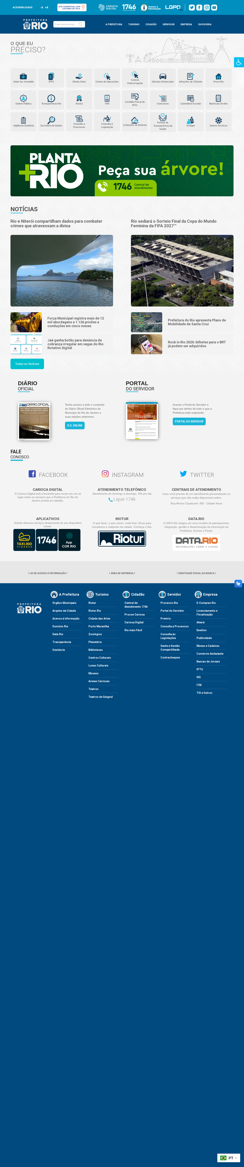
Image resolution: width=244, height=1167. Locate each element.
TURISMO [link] (133, 24)
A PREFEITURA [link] (113, 24)
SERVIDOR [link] (168, 24)
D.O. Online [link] (74, 425)
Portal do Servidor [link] (189, 421)
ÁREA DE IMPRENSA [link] (122, 573)
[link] (239, 62)
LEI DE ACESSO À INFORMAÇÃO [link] (48, 573)
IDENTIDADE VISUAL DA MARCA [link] (196, 573)
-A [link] (41, 7)
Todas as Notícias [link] (27, 364)
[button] (80, 24)
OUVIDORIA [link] (204, 24)
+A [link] (46, 7)
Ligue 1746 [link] (124, 499)
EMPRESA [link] (186, 24)
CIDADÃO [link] (151, 24)
